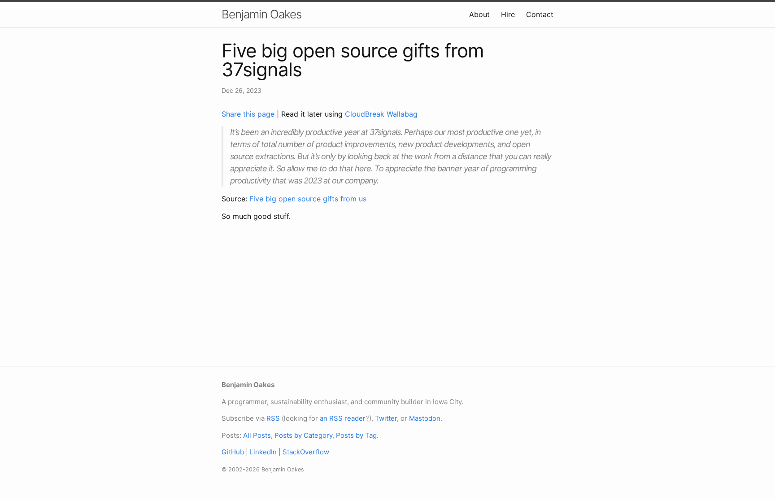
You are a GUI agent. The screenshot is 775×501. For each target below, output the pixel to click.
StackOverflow (306, 452)
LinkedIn (263, 452)
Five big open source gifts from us (307, 198)
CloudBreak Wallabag (381, 113)
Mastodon (424, 418)
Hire (508, 14)
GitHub (233, 452)
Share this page (249, 113)
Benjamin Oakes (261, 14)
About (479, 14)
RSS (273, 418)
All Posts (257, 435)
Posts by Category (303, 435)
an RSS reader (343, 418)
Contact (539, 14)
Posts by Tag (356, 435)
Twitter (386, 418)
